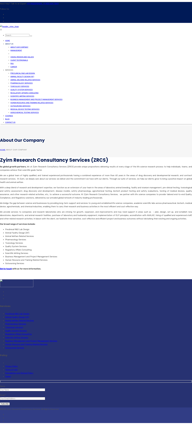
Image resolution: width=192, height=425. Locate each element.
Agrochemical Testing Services (24, 112)
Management (16, 50)
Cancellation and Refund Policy (19, 373)
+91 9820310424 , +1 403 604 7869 (43, 3)
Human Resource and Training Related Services (31, 103)
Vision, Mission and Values (22, 57)
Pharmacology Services (21, 83)
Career (13, 67)
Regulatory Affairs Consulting (24, 93)
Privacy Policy (11, 366)
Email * (3, 395)
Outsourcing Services (20, 106)
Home (7, 41)
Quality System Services (21, 90)
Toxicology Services (19, 86)
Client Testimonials (19, 60)
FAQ (12, 63)
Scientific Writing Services (22, 96)
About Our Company (19, 47)
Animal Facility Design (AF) (22, 77)
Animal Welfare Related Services (25, 80)
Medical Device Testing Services (24, 109)
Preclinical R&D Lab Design (22, 73)
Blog (7, 119)
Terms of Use (11, 370)
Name (2, 386)
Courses (9, 116)
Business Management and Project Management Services (36, 99)
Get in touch (6, 269)
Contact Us (10, 122)
